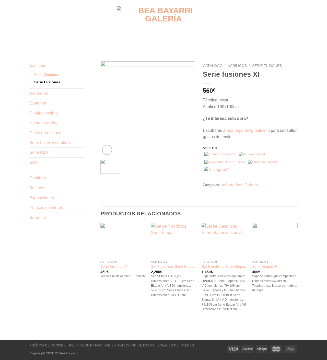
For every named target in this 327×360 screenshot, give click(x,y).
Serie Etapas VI (264, 266)
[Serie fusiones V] (123, 240)
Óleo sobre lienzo (45, 133)
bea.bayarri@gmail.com (248, 130)
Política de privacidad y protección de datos (111, 345)
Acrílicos (37, 66)
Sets (33, 162)
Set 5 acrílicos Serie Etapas (224, 266)
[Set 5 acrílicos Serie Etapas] (224, 240)
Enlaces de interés (46, 207)
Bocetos (36, 188)
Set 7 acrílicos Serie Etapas (173, 266)
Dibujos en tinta (43, 113)
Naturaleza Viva (44, 123)
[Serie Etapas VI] (275, 240)
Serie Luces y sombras (50, 143)
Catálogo (37, 178)
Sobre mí (37, 217)
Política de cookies (47, 345)
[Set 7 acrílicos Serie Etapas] (173, 240)
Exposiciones (41, 198)
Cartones (37, 103)
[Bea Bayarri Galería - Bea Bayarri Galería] (163, 25)
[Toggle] (83, 66)
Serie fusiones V (113, 266)
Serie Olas (39, 152)
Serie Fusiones (47, 82)
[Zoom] (107, 150)
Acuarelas (38, 93)
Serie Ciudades (46, 75)
